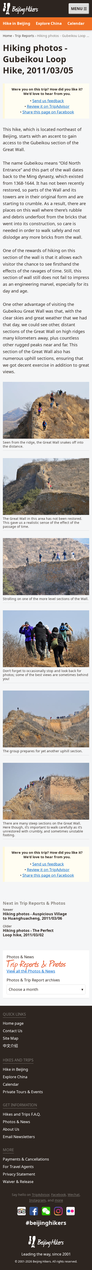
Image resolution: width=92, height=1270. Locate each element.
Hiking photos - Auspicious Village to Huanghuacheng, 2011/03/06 (35, 916)
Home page (13, 1023)
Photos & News (16, 1121)
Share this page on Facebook (48, 112)
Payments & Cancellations (26, 1159)
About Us (11, 1129)
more (59, 1200)
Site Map (10, 1038)
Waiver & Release (18, 1181)
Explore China (49, 23)
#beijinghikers (46, 1223)
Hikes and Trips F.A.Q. (22, 1114)
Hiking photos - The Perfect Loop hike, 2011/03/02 (28, 932)
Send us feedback (48, 100)
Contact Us (12, 1030)
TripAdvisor (40, 1194)
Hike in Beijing (16, 23)
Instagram (37, 1200)
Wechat (73, 1194)
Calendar (75, 23)
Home (7, 35)
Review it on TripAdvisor (48, 106)
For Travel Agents (18, 1166)
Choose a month (23, 989)
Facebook (58, 1194)
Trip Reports (24, 35)
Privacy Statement (19, 1174)
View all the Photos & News (31, 971)
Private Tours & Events (23, 1091)
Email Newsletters (19, 1136)
